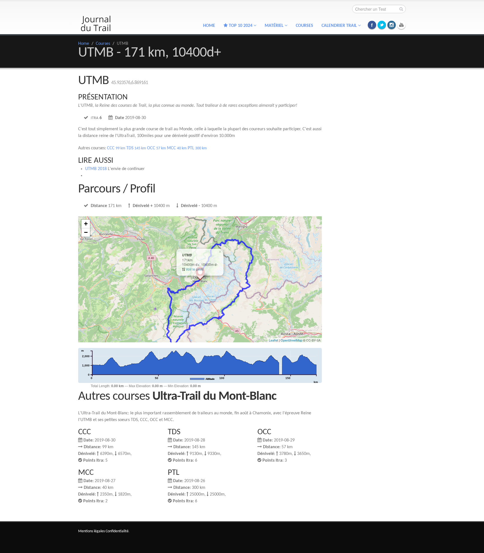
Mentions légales (91, 531)
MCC (177, 148)
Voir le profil (195, 269)
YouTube (401, 25)
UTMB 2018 (96, 169)
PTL (197, 148)
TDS (136, 148)
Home (209, 26)
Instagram (391, 25)
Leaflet (273, 340)
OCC (156, 148)
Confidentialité (117, 531)
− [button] (86, 232)
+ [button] (86, 223)
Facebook (372, 25)
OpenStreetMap (291, 340)
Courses (304, 26)
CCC (116, 148)
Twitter (382, 25)
